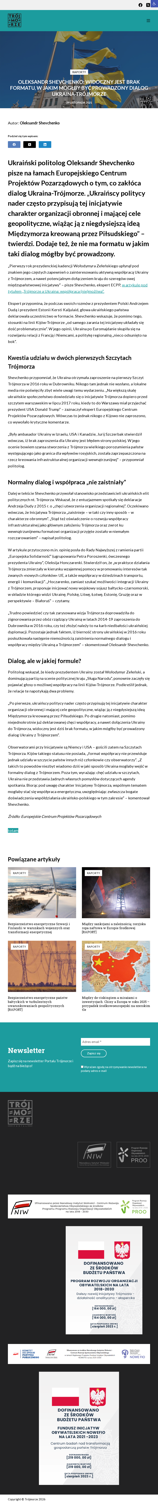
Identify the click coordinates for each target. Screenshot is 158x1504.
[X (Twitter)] (148, 5)
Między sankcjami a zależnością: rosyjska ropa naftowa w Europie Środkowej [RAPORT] (114, 928)
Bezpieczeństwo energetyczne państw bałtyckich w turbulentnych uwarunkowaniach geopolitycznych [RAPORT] (38, 1004)
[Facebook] (140, 5)
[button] (154, 3)
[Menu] (148, 20)
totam (13, 830)
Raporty (79, 72)
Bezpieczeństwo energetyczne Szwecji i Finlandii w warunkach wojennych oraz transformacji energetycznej (39, 928)
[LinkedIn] (45, 144)
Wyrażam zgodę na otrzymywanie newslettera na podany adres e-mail (114, 1068)
